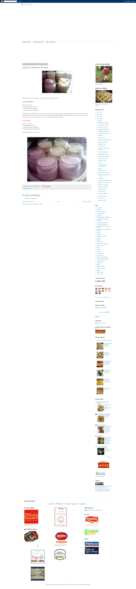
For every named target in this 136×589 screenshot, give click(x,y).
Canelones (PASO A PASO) (105, 180)
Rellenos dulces (101, 260)
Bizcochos (99, 207)
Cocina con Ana (101, 425)
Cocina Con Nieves (102, 312)
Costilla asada (101, 146)
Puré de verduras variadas (104, 139)
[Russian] (100, 291)
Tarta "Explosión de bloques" (108, 450)
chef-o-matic (100, 274)
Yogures (30, 188)
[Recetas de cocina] (103, 467)
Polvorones (101, 178)
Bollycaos (100, 135)
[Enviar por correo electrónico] (43, 186)
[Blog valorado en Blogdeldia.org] (100, 473)
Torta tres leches (102, 189)
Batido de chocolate (103, 184)
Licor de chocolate (102, 158)
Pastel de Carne (102, 160)
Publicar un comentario (30, 198)
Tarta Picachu (101, 191)
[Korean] (109, 291)
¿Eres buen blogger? (99, 476)
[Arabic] (96, 293)
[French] (100, 289)
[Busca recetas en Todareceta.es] (101, 307)
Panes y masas (100, 245)
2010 (98, 121)
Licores (98, 232)
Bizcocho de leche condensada (102, 165)
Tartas (98, 270)
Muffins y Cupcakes (101, 236)
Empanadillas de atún (103, 172)
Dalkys (99, 168)
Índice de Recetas (50, 42)
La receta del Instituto (102, 224)
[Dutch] (96, 291)
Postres (98, 249)
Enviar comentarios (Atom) (36, 204)
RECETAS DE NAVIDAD (103, 259)
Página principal (26, 42)
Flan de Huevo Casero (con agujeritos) (108, 363)
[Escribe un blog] (44, 186)
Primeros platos (101, 253)
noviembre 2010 (102, 125)
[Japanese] (106, 291)
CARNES (99, 209)
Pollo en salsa (101, 137)
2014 (98, 112)
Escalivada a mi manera (104, 133)
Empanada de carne (103, 154)
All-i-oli (100, 162)
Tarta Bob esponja (102, 193)
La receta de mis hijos (102, 222)
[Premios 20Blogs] (104, 461)
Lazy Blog (99, 436)
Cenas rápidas (100, 213)
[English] (96, 289)
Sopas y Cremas (101, 268)
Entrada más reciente (28, 201)
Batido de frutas (102, 144)
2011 (98, 118)
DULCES (99, 215)
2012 (98, 116)
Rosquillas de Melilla (103, 131)
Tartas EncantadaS (102, 447)
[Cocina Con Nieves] (108, 312)
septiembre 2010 (102, 129)
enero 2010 (101, 200)
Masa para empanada (103, 156)
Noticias (99, 238)
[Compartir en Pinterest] (50, 186)
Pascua (98, 247)
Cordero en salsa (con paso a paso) (107, 381)
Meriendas (99, 234)
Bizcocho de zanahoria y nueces (107, 372)
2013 (98, 114)
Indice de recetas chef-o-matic (104, 340)
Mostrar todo (109, 457)
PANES (98, 240)
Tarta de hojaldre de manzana (107, 354)
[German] (103, 289)
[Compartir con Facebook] (48, 186)
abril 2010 (101, 198)
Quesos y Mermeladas (102, 257)
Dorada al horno (102, 170)
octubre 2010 (101, 127)
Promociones (100, 255)
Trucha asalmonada (103, 152)
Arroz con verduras (103, 187)
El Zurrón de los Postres (103, 414)
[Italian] (109, 289)
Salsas (98, 264)
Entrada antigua (87, 201)
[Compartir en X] (46, 186)
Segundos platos (101, 266)
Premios (99, 251)
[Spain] (106, 289)
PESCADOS (100, 242)
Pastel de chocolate (103, 142)
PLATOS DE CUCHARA (103, 244)
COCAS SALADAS (101, 211)
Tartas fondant (100, 272)
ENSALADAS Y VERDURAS (104, 217)
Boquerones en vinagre (104, 182)
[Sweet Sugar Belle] (60, 560)
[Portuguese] (103, 291)
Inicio (58, 201)
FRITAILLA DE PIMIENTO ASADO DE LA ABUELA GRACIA (108, 429)
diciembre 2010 (102, 122)
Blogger (88, 584)
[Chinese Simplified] (100, 293)
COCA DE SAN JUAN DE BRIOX (108, 345)
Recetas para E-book (38, 42)
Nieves (31, 186)
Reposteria (99, 262)
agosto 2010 (101, 196)
